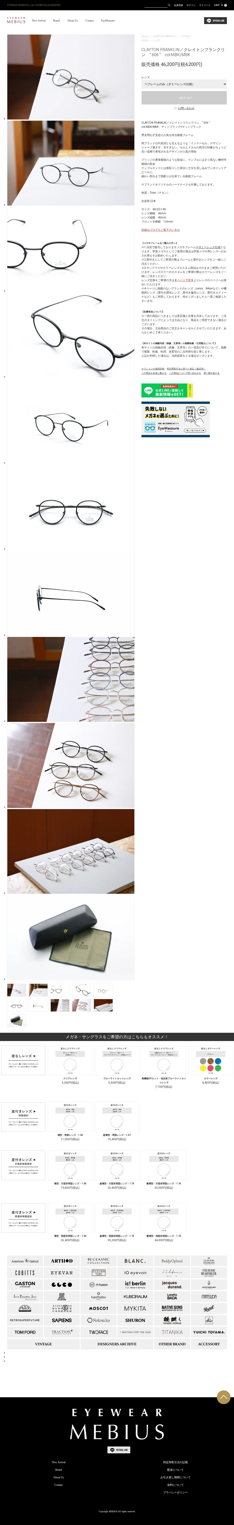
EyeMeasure (108, 20)
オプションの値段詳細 (152, 368)
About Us (72, 20)
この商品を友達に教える (154, 373)
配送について (175, 1469)
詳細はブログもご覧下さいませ (160, 229)
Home (144, 36)
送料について (175, 1485)
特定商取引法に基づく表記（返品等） (186, 368)
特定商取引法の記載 (175, 1462)
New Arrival (38, 20)
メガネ (156, 40)
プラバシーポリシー (175, 1492)
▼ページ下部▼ (184, 280)
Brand (56, 20)
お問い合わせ (186, 108)
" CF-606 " (186, 36)
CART (220, 5)
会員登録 (178, 5)
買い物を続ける (212, 373)
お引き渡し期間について (175, 1477)
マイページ (204, 5)
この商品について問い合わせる (185, 373)
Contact (89, 20)
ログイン (191, 5)
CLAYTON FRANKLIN (164, 36)
